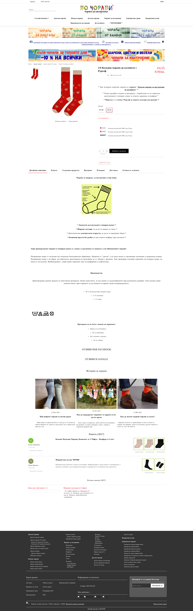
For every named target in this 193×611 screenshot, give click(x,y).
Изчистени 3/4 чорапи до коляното (40, 544)
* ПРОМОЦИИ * (116, 23)
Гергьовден (98, 541)
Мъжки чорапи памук (36, 562)
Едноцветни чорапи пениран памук (133, 544)
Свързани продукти (70, 170)
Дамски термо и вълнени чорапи (39, 548)
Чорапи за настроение (112, 18)
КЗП (44, 595)
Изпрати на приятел (60, 121)
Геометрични (97, 545)
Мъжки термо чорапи (36, 568)
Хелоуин (97, 539)
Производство (30, 595)
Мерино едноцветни (129, 557)
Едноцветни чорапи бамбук (131, 546)
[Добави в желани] (163, 132)
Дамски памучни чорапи (37, 537)
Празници (68, 561)
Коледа (97, 538)
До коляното (100, 23)
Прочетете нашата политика (75, 604)
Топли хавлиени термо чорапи (132, 562)
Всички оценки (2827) (96, 480)
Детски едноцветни (129, 564)
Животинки (69, 545)
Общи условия (47, 583)
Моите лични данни (160, 604)
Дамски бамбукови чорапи (37, 546)
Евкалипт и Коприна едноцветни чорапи (135, 560)
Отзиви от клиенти (131, 170)
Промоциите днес (32, 591)
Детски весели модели (100, 549)
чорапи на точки (104, 162)
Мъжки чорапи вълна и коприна (39, 566)
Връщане (88, 170)
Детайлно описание (37, 170)
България (96, 554)
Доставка (114, 170)
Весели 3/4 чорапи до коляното (66, 64)
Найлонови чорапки (35, 555)
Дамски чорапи (60, 18)
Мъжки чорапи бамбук (36, 564)
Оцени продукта (73, 121)
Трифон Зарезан (71, 565)
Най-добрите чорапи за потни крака (55, 417)
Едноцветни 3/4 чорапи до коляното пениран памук (138, 555)
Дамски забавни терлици (38, 553)
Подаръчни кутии (152, 18)
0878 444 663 (45, 1)
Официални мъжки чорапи (73, 539)
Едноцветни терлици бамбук (132, 551)
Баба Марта (70, 567)
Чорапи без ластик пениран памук (133, 553)
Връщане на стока (32, 587)
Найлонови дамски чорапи (131, 566)
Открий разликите (99, 547)
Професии (68, 552)
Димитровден (99, 543)
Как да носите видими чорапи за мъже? (137, 417)
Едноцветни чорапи (129, 541)
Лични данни (47, 587)
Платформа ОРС (48, 591)
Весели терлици (70, 554)
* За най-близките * (41, 18)
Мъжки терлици (70, 534)
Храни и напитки (70, 547)
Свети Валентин (71, 563)
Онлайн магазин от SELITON (96, 609)
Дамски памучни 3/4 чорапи (50, 64)
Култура (68, 556)
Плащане (101, 170)
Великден (97, 534)
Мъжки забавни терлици (73, 536)
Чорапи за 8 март (100, 536)
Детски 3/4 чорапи (99, 565)
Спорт (67, 558)
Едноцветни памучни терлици (132, 549)
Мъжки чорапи (77, 18)
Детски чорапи (93, 18)
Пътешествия (69, 549)
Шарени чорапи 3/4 (99, 552)
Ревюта (54, 170)
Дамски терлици (34, 551)
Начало (30, 64)
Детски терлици (128, 534)
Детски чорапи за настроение (102, 560)
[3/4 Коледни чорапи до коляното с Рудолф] (69, 116)
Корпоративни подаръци (67, 583)
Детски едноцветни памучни (102, 563)
